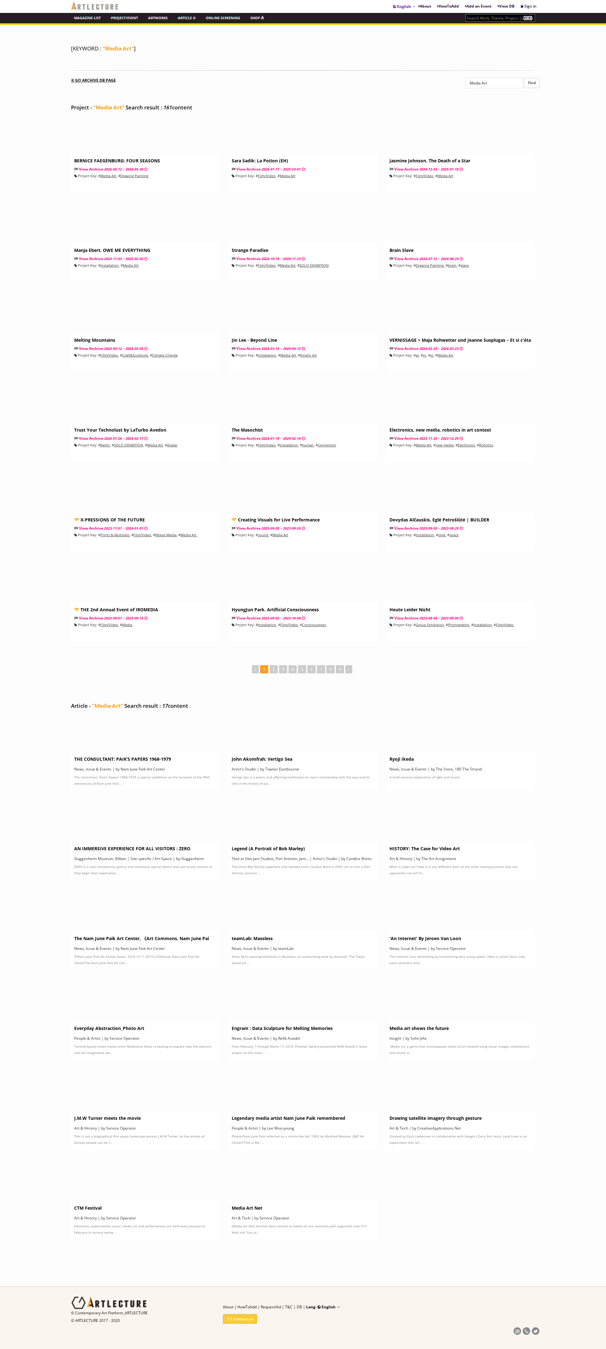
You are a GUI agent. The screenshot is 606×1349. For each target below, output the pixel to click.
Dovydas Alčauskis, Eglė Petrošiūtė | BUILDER (439, 520)
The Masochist (247, 430)
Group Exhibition (430, 624)
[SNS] (517, 1331)
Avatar (172, 445)
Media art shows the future (419, 1028)
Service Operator (451, 948)
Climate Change (165, 355)
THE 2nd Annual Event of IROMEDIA (118, 610)
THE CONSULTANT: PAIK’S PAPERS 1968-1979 (122, 759)
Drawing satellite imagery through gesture (435, 1118)
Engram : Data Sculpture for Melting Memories (282, 1028)
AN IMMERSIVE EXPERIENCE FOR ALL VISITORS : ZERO (132, 849)
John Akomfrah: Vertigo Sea (262, 759)
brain (452, 265)
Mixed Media (165, 534)
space (454, 534)
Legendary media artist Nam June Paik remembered (288, 1118)
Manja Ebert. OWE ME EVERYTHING (112, 250)
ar (417, 355)
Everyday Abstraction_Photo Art (109, 1028)
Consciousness (314, 624)
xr (431, 355)
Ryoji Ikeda (401, 759)
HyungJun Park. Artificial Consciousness (275, 610)
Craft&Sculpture (135, 355)
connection (327, 445)
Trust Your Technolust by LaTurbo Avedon (120, 430)
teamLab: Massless (252, 938)
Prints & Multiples (114, 534)
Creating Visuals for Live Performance (278, 520)
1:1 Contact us (240, 1319)
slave (464, 265)
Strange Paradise (250, 250)
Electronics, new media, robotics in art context (440, 430)
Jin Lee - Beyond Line (254, 340)
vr (424, 355)
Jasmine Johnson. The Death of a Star (429, 161)
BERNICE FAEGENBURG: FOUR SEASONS (117, 161)
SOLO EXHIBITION (314, 265)
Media (127, 624)
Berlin (105, 445)
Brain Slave (401, 250)
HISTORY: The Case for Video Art (424, 849)
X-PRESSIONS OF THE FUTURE (112, 520)
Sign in (530, 6)
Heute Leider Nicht (410, 610)
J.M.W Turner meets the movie (107, 1118)
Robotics (486, 445)
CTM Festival (88, 1208)
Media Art (108, 175)
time (441, 534)
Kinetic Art (308, 355)
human (308, 445)
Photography (458, 624)
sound (263, 534)
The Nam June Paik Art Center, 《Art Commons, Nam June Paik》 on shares (141, 941)
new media (445, 445)
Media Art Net (247, 1208)
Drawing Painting (134, 175)
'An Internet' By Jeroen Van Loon (425, 938)
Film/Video (267, 175)
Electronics (466, 445)
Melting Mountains (94, 340)
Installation (109, 265)
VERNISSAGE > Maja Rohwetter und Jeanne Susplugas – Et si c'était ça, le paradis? (460, 343)
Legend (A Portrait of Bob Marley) (268, 849)
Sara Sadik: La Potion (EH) (260, 161)
